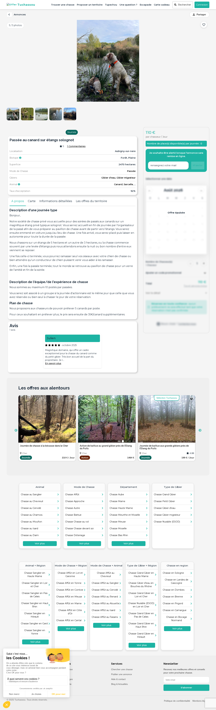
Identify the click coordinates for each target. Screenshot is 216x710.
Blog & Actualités (119, 684)
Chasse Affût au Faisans (105, 617)
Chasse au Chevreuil (32, 501)
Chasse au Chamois (31, 514)
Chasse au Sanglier (31, 494)
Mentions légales (200, 701)
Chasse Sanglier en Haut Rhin (34, 605)
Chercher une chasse (122, 669)
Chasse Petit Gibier (164, 501)
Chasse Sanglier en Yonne (34, 632)
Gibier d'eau (108, 177)
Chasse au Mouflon (31, 521)
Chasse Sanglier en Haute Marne (34, 574)
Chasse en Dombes (173, 589)
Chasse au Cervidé (31, 508)
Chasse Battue (73, 514)
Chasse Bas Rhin (119, 535)
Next (200, 430)
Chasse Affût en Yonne (68, 583)
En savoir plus (53, 363)
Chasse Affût (72, 494)
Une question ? (128, 4)
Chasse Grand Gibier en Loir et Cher (141, 595)
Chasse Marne (117, 501)
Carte (32, 201)
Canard (118, 184)
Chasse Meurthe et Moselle (125, 514)
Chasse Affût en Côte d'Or (70, 612)
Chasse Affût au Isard (103, 610)
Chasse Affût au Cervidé (105, 589)
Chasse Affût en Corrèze (69, 589)
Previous (16, 430)
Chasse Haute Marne (121, 508)
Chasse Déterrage (75, 535)
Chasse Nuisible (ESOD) (167, 521)
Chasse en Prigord (173, 603)
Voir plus (40, 543)
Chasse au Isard (29, 528)
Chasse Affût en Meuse (69, 596)
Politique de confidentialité (177, 701)
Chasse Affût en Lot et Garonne (70, 574)
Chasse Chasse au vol (77, 521)
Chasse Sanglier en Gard (34, 623)
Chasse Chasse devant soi (79, 528)
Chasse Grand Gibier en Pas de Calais (141, 615)
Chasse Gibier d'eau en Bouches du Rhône (141, 585)
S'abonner (186, 687)
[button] (182, 4)
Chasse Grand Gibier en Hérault (141, 635)
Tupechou (111, 4)
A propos (17, 201)
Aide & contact (118, 679)
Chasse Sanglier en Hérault (34, 615)
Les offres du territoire (91, 201)
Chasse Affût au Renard (105, 596)
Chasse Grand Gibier (165, 494)
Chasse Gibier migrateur (167, 514)
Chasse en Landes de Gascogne (176, 581)
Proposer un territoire (89, 4)
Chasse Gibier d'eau (164, 508)
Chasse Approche (74, 501)
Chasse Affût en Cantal (68, 620)
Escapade (145, 4)
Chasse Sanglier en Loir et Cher (34, 585)
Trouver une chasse (62, 4)
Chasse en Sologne (173, 572)
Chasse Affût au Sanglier (105, 583)
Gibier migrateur (126, 177)
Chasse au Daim (30, 535)
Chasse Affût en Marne (69, 603)
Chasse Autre (72, 508)
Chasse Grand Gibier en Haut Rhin (141, 625)
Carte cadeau (162, 4)
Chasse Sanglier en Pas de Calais (34, 595)
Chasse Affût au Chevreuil (105, 574)
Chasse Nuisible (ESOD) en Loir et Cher (141, 605)
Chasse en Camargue (174, 610)
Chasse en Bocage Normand (176, 619)
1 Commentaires (76, 146)
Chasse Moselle (118, 528)
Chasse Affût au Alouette (105, 603)
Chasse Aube (117, 494)
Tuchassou (26, 4)
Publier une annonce (121, 674)
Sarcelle (128, 184)
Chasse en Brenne (173, 596)
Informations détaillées (55, 201)
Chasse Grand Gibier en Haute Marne (141, 574)
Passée (131, 171)
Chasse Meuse (118, 521)
